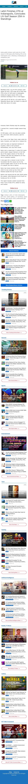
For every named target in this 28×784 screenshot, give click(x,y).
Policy (10, 772)
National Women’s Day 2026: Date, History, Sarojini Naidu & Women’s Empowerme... (20, 235)
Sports (21, 6)
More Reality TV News (13, 668)
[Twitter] (8, 201)
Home (3, 6)
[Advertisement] (14, 31)
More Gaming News (13, 572)
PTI (3, 61)
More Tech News (13, 524)
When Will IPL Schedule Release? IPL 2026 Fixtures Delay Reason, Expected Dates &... (21, 219)
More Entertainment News (13, 476)
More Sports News (13, 428)
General (16, 6)
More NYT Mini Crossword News (13, 762)
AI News (10, 6)
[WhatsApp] (10, 201)
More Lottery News (13, 716)
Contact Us (16, 772)
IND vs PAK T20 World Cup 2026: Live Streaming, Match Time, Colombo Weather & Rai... (20, 210)
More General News (13, 380)
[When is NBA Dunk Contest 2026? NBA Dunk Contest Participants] (7, 230)
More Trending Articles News (13, 332)
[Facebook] (5, 201)
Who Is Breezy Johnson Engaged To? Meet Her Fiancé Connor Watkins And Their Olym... (20, 243)
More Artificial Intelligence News (13, 620)
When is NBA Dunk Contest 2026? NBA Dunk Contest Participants (20, 226)
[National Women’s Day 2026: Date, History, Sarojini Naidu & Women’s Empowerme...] (7, 239)
